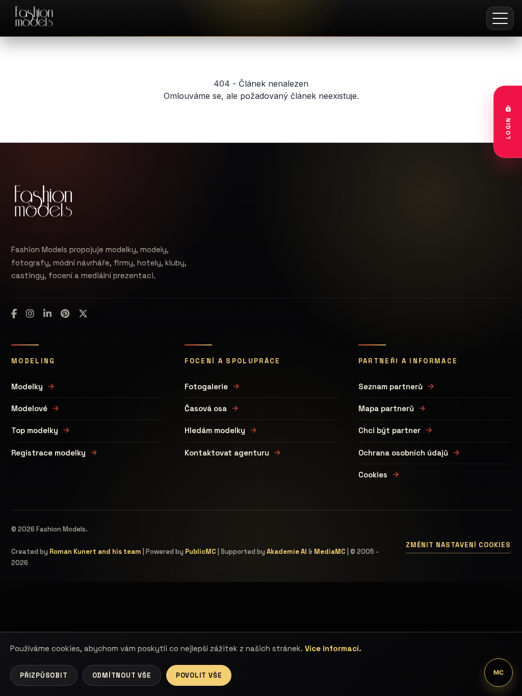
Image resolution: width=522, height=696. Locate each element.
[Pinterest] (65, 313)
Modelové (29, 408)
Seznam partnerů (390, 386)
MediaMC (330, 551)
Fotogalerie (206, 386)
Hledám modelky (215, 430)
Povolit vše (199, 675)
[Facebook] (14, 313)
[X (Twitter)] (83, 313)
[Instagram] (30, 313)
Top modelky (34, 430)
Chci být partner (389, 430)
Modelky (27, 386)
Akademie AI (287, 551)
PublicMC (200, 551)
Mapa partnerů (386, 408)
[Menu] (500, 18)
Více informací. (333, 648)
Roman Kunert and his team (95, 551)
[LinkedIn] (47, 313)
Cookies (372, 474)
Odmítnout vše (121, 675)
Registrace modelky (48, 453)
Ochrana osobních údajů (403, 453)
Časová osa (206, 408)
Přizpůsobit (44, 675)
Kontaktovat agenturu (227, 453)
